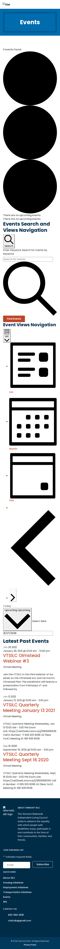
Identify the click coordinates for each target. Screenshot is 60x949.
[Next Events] (12, 595)
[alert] (30, 215)
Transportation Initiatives (17, 892)
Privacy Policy (30, 944)
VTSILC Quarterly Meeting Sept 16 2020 (26, 757)
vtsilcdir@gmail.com (19, 920)
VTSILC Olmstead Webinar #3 (21, 658)
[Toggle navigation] (54, 4)
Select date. (39, 621)
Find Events (14, 319)
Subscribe (42, 864)
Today (7, 606)
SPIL (5, 901)
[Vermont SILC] (6, 4)
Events (6, 897)
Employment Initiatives (15, 887)
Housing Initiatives (13, 882)
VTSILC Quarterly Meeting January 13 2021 (29, 707)
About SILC (9, 877)
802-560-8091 (16, 914)
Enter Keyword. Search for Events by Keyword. (25, 252)
